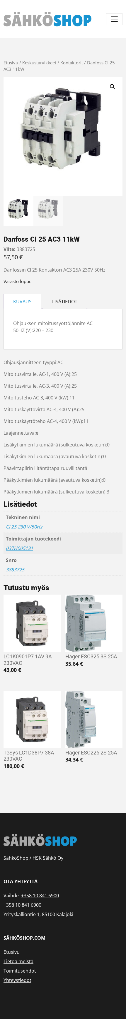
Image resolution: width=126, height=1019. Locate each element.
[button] (112, 86)
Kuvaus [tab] (22, 301)
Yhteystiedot (17, 980)
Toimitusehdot (20, 971)
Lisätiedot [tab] (64, 301)
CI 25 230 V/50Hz (24, 526)
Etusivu (11, 63)
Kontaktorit (71, 63)
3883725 (15, 569)
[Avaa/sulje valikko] (114, 19)
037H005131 (19, 548)
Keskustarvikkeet (39, 63)
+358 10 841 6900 (40, 895)
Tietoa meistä (18, 961)
